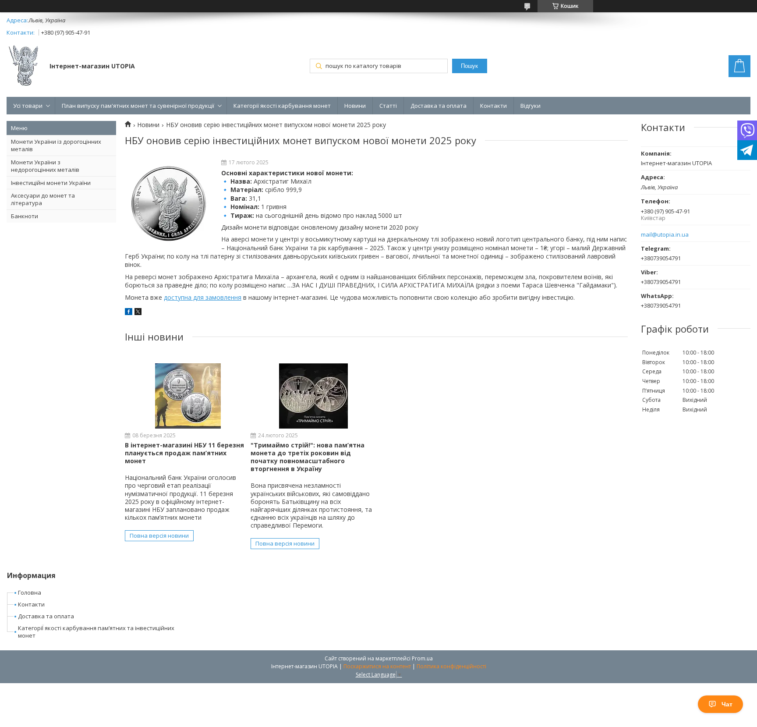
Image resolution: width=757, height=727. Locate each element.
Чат (727, 704)
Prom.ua (422, 658)
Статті (388, 106)
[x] (137, 313)
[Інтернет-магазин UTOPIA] (24, 66)
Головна (29, 592)
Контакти (493, 106)
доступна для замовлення (202, 297)
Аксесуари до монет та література (43, 199)
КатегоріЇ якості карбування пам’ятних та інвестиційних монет (96, 631)
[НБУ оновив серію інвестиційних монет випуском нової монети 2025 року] (168, 204)
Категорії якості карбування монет (282, 106)
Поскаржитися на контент (377, 666)
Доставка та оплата (438, 106)
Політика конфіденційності (451, 666)
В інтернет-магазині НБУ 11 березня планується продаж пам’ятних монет (184, 453)
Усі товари (27, 106)
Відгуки (530, 106)
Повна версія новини (159, 535)
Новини (355, 106)
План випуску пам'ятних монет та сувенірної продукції (138, 106)
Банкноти (24, 216)
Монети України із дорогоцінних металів (56, 145)
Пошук (469, 66)
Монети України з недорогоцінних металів (45, 166)
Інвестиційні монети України (51, 183)
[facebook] (128, 313)
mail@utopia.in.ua (665, 234)
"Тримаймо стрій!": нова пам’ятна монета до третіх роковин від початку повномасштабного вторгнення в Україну (307, 457)
